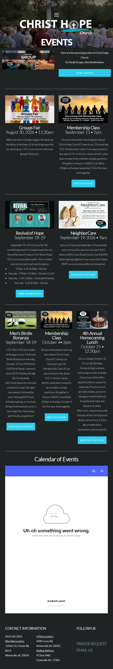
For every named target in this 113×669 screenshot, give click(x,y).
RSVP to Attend (83, 183)
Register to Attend (83, 274)
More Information (30, 293)
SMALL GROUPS (84, 73)
